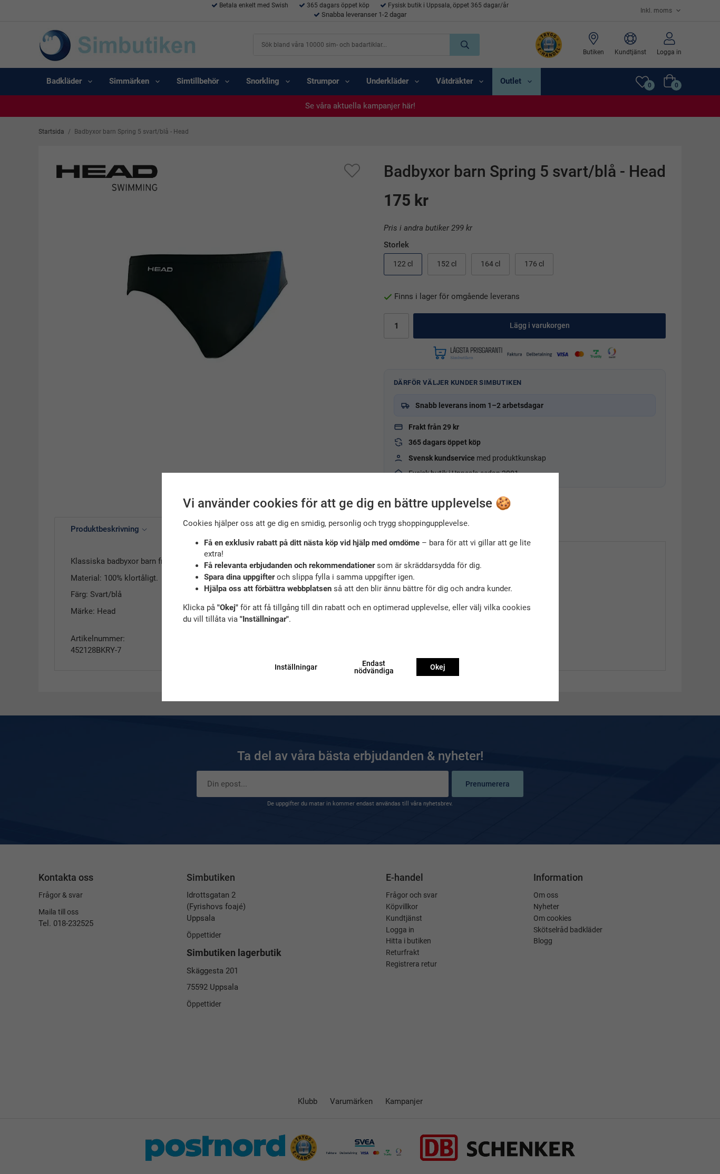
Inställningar (296, 667)
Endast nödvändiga (374, 667)
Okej (437, 667)
